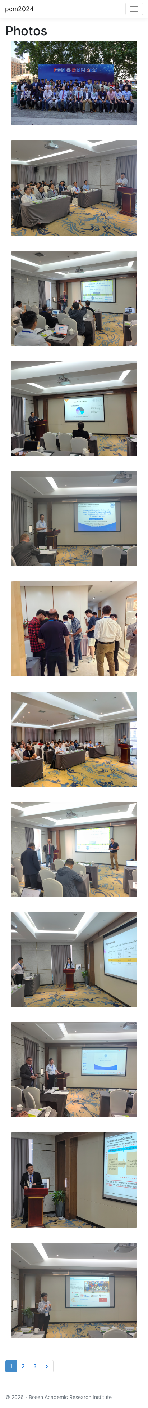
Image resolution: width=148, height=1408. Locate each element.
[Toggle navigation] (134, 9)
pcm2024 (19, 9)
